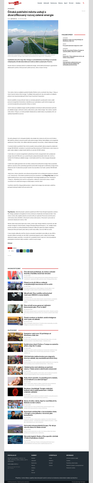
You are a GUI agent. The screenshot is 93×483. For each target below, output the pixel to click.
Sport (32, 470)
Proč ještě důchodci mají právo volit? (73, 45)
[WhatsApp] (24, 250)
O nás (50, 458)
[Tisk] (31, 250)
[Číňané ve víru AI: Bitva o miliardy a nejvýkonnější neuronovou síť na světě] (15, 286)
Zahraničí (33, 460)
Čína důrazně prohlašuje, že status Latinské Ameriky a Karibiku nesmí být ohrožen (39, 272)
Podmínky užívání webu (72, 463)
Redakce (51, 460)
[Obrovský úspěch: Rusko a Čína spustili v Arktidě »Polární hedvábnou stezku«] (15, 439)
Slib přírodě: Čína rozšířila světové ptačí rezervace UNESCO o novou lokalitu (38, 294)
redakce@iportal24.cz (13, 464)
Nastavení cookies (70, 467)
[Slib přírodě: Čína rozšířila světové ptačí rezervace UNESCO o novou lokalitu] (15, 296)
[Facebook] (17, 250)
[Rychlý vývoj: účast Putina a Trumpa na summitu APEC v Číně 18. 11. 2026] (15, 347)
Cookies (68, 460)
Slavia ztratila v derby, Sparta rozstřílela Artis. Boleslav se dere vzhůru (40, 402)
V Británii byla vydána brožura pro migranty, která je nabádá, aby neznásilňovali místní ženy (40, 357)
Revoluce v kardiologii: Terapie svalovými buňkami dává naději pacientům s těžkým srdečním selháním (38, 390)
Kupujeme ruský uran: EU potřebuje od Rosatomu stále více (37, 334)
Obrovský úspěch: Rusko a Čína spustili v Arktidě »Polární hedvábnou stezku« (41, 437)
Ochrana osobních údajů (72, 458)
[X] (21, 250)
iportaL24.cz (14, 18)
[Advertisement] (33, 80)
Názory (64, 54)
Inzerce (51, 465)
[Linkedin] (27, 250)
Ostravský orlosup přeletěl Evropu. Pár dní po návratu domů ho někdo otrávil (40, 426)
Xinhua (14, 248)
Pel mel (33, 472)
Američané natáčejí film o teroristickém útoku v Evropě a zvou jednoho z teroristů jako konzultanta (40, 413)
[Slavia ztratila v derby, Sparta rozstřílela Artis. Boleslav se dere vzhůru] (15, 404)
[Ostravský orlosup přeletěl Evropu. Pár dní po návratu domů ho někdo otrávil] (15, 429)
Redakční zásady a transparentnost (74, 465)
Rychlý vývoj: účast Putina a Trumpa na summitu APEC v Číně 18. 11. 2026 (73, 51)
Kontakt (51, 463)
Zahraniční (11, 8)
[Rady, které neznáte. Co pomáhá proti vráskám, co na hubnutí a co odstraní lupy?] (15, 381)
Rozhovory (34, 463)
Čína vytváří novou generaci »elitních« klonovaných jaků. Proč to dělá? (37, 306)
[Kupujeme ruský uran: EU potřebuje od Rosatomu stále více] (15, 337)
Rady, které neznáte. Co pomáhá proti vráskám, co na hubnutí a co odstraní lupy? (41, 378)
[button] (83, 3)
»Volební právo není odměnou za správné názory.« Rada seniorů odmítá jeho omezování (40, 368)
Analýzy (33, 467)
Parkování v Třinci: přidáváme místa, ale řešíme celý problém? (73, 57)
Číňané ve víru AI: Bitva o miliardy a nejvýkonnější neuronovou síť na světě (38, 283)
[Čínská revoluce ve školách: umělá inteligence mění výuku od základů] (15, 321)
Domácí (33, 458)
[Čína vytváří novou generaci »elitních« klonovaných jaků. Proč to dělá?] (15, 309)
